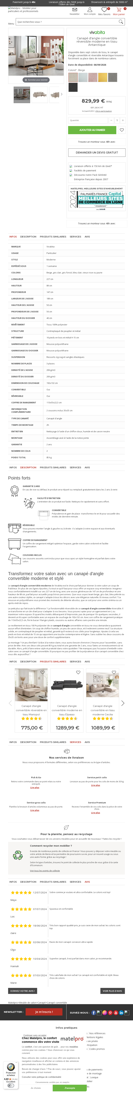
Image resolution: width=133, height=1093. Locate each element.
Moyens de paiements (91, 1069)
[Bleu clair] (83, 77)
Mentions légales (94, 1037)
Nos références (97, 1033)
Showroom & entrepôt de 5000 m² (109, 2)
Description (28, 236)
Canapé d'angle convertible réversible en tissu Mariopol (31, 710)
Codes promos (97, 1048)
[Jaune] (102, 77)
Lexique (94, 1077)
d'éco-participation (103, 111)
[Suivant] (61, 55)
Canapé (42, 1002)
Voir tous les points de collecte (45, 870)
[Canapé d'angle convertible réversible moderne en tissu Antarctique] (22, 94)
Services (75, 236)
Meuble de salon (27, 1002)
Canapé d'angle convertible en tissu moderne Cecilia (103, 710)
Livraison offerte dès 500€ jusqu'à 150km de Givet (66, 3)
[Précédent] (10, 55)
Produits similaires (53, 236)
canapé (39, 597)
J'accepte (70, 1088)
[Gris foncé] (73, 87)
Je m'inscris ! (44, 1012)
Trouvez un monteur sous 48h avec (97, 141)
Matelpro (13, 1002)
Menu (11, 23)
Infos (13, 236)
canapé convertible (108, 651)
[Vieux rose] (92, 77)
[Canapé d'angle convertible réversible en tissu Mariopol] (31, 685)
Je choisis (36, 1088)
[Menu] (16, 1063)
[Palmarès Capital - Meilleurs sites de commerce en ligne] (97, 197)
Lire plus (34, 787)
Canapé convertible (57, 1002)
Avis (87, 236)
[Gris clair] (112, 77)
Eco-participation (88, 1045)
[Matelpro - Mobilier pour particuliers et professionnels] (25, 10)
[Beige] (73, 77)
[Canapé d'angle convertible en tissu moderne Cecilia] (102, 685)
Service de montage (91, 1073)
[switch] (11, 1085)
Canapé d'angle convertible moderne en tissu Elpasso (67, 710)
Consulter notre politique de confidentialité (41, 1077)
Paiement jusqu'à (24, 2)
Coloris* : (76, 70)
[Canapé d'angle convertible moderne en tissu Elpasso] (67, 685)
